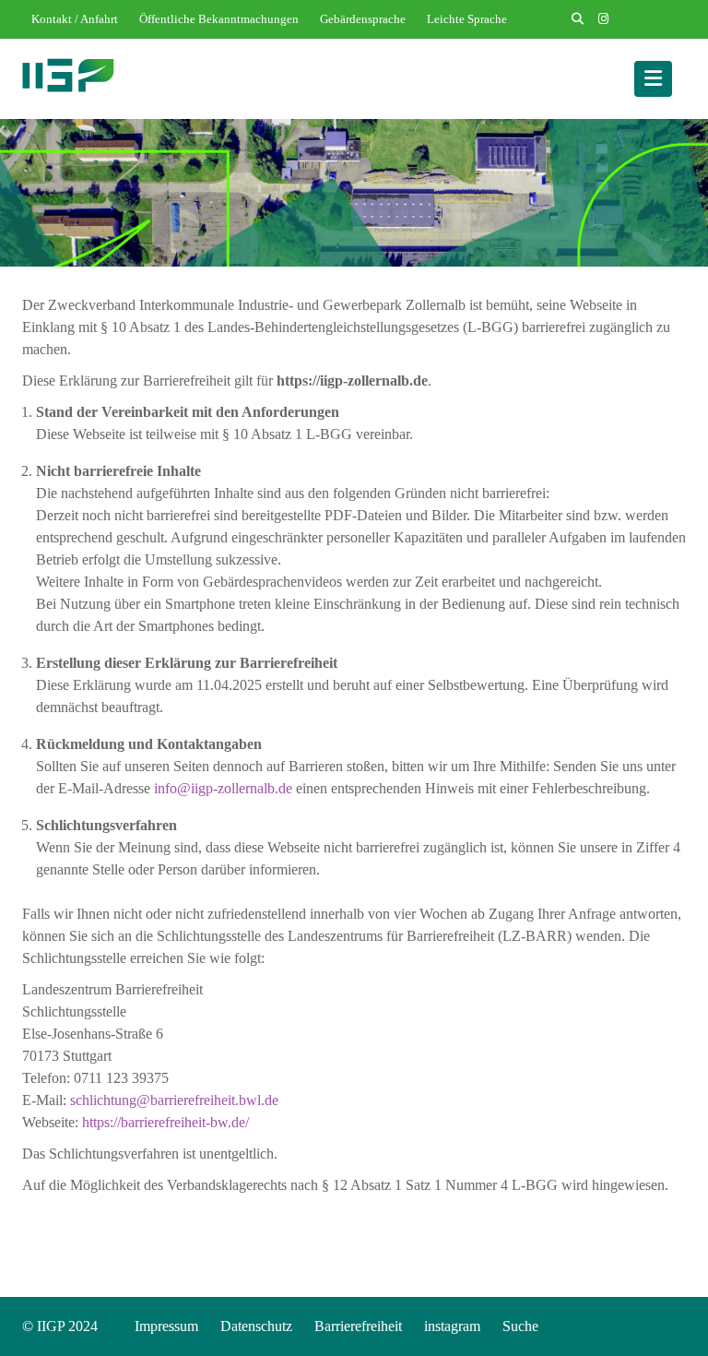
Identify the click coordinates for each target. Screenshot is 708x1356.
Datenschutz (256, 1326)
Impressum (166, 1326)
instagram (452, 1326)
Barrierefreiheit (358, 1326)
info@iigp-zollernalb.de (223, 788)
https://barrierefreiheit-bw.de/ (165, 1122)
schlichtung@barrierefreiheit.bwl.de (174, 1100)
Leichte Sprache (467, 19)
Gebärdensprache (363, 19)
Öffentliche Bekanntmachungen (219, 19)
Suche (520, 1326)
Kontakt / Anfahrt (74, 19)
